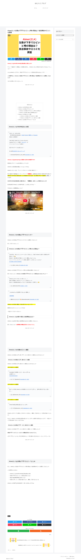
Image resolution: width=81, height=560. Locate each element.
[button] (73, 39)
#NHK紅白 (15, 151)
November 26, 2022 (24, 379)
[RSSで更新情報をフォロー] (41, 531)
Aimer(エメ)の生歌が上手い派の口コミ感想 (29, 116)
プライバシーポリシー (64, 556)
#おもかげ (24, 142)
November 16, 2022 (25, 394)
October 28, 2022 (24, 265)
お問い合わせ (71, 556)
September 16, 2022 (27, 408)
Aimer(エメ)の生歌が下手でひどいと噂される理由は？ (30, 110)
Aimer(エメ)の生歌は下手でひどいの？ (26, 108)
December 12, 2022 (29, 154)
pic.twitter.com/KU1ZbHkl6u (15, 261)
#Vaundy (35, 135)
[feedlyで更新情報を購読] (18, 531)
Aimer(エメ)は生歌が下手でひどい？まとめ (27, 119)
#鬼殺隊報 (11, 295)
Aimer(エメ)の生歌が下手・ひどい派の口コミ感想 (30, 117)
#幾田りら (30, 135)
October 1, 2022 (23, 285)
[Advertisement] (40, 18)
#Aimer (26, 135)
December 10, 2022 (34, 299)
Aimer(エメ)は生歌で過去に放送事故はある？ (29, 112)
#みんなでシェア (21, 151)
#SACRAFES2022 (13, 375)
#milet (22, 135)
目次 (28, 104)
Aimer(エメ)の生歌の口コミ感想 (25, 114)
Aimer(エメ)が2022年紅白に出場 (25, 107)
